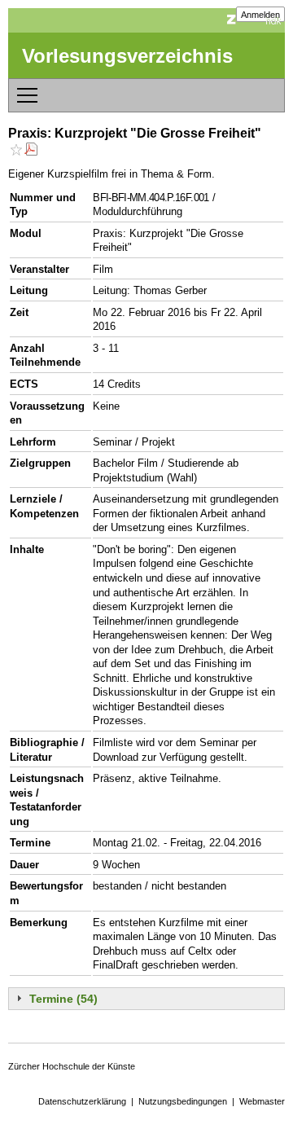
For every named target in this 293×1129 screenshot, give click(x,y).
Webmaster (262, 1101)
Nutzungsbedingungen (182, 1101)
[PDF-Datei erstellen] (30, 151)
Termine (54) (63, 998)
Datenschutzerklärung (82, 1101)
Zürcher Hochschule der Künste (71, 1066)
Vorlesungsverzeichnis (127, 56)
